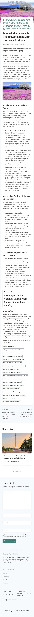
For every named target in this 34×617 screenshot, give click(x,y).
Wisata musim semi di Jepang (11, 401)
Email (5, 523)
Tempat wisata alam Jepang (11, 392)
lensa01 (7, 461)
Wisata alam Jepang (9, 398)
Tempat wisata (18, 23)
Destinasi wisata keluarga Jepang (12, 353)
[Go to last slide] (4, 451)
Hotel (5, 580)
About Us (17, 611)
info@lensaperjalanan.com (12, 600)
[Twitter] (9, 595)
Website (6, 531)
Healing (5, 583)
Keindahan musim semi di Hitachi (12, 362)
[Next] (29, 451)
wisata (15, 26)
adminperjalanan (8, 44)
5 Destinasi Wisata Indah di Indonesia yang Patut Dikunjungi (8, 414)
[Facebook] (3, 595)
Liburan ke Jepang (8, 22)
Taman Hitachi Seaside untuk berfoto (13, 385)
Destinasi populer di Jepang (11, 19)
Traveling (6, 577)
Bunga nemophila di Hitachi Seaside (13, 350)
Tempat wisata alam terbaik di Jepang (14, 395)
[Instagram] (6, 595)
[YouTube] (12, 595)
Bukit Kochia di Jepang (9, 346)
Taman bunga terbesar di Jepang (12, 372)
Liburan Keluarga (8, 23)
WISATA (10, 26)
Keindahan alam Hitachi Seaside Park (13, 359)
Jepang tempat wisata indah (21, 20)
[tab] (13, 471)
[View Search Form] (30, 6)
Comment (7, 493)
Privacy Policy (7, 611)
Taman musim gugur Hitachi (11, 389)
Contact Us (25, 611)
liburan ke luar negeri (20, 22)
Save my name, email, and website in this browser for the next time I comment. (16, 535)
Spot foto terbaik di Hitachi (11, 369)
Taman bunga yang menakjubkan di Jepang (15, 375)
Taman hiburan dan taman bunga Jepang (14, 379)
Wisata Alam (21, 26)
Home (5, 573)
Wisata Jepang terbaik (19, 28)
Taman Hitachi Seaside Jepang (12, 382)
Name (5, 515)
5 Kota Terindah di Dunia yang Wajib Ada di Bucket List (26, 413)
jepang (10, 20)
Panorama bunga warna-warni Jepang (14, 366)
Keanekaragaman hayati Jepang (12, 356)
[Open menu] (3, 6)
